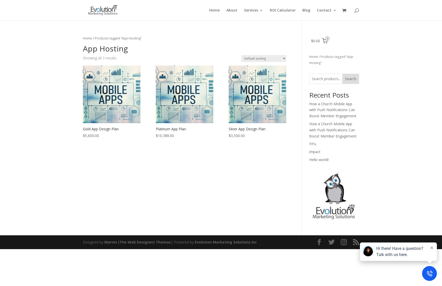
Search (350, 78)
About (231, 10)
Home (214, 10)
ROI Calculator (283, 10)
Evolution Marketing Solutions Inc (226, 242)
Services (251, 10)
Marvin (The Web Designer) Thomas (137, 242)
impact (315, 151)
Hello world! (319, 159)
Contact (324, 10)
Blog (306, 10)
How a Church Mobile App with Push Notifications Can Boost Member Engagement (333, 110)
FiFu (312, 143)
